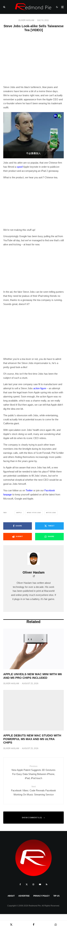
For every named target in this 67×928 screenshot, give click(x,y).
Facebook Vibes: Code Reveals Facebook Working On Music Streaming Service (33, 790)
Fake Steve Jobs (34, 512)
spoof (20, 166)
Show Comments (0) (32, 818)
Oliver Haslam (26, 20)
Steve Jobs (51, 512)
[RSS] (46, 884)
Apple (19, 512)
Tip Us (56, 896)
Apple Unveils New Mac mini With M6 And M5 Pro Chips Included (32, 676)
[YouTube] (40, 884)
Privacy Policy (41, 896)
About (11, 896)
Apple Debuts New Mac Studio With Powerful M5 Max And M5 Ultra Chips (32, 739)
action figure (39, 388)
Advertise (24, 896)
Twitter (29, 490)
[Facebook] (20, 884)
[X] (26, 884)
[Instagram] (33, 884)
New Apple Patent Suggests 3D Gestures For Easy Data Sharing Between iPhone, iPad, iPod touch (33, 772)
